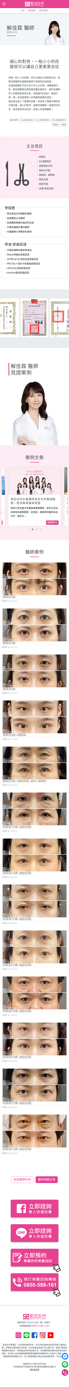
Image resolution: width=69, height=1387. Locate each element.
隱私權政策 (34, 1370)
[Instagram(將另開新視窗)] (42, 1335)
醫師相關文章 (46, 1179)
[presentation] (5, 496)
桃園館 (55, 125)
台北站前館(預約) (26, 120)
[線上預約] (18, 1335)
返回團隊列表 (22, 1179)
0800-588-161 (40, 1326)
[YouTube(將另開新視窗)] (50, 1335)
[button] (29, 529)
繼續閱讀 (51, 523)
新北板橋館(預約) (59, 120)
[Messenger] (65, 1356)
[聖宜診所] (34, 4)
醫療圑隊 (31, 10)
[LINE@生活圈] (26, 1335)
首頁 (22, 10)
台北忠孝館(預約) (42, 120)
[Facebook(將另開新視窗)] (34, 1335)
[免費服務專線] (65, 1372)
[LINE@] (65, 1364)
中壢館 (63, 125)
